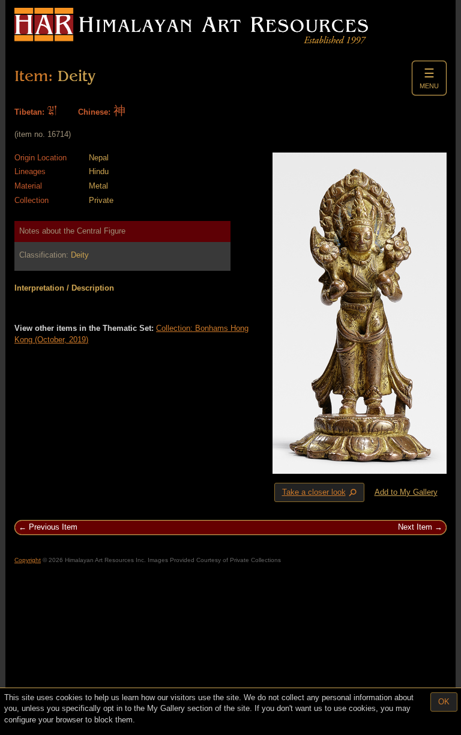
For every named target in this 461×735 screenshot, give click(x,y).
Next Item (415, 526)
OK (444, 701)
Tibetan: (29, 111)
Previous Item (53, 526)
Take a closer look (320, 493)
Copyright (27, 560)
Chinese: (94, 111)
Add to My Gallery (406, 492)
